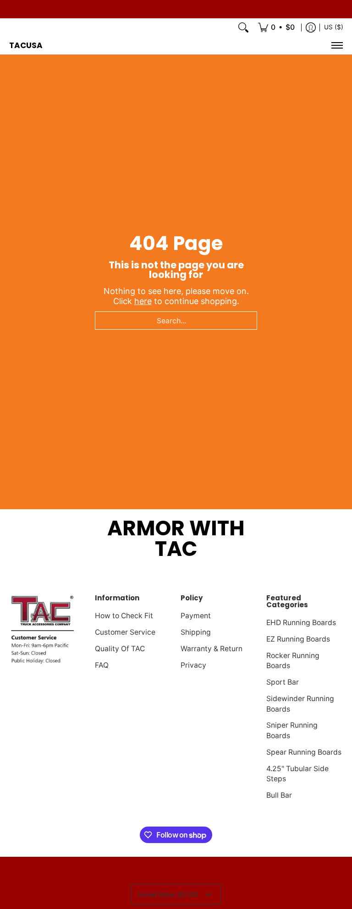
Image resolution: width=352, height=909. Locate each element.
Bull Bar (279, 795)
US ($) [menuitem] (333, 27)
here (143, 301)
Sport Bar (282, 682)
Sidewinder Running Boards (300, 703)
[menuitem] (276, 27)
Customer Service (125, 632)
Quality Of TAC (120, 648)
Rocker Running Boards (292, 660)
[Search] (243, 27)
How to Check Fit (124, 615)
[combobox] (176, 320)
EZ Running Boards (298, 639)
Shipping (196, 632)
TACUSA (26, 45)
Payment (196, 615)
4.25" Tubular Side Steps (297, 774)
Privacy (193, 665)
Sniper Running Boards (292, 730)
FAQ (102, 665)
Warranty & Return (211, 648)
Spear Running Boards (303, 752)
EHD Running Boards (301, 622)
